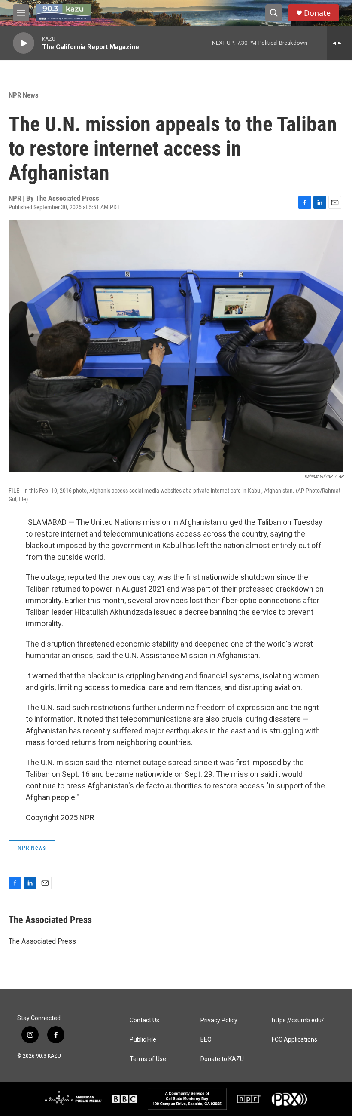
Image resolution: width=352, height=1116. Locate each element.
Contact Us (144, 1020)
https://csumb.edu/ (298, 1020)
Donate (317, 13)
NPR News (24, 95)
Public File (143, 1039)
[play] (23, 43)
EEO (206, 1039)
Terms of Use (148, 1059)
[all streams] (339, 43)
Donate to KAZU (222, 1059)
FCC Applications (294, 1039)
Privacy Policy (218, 1020)
